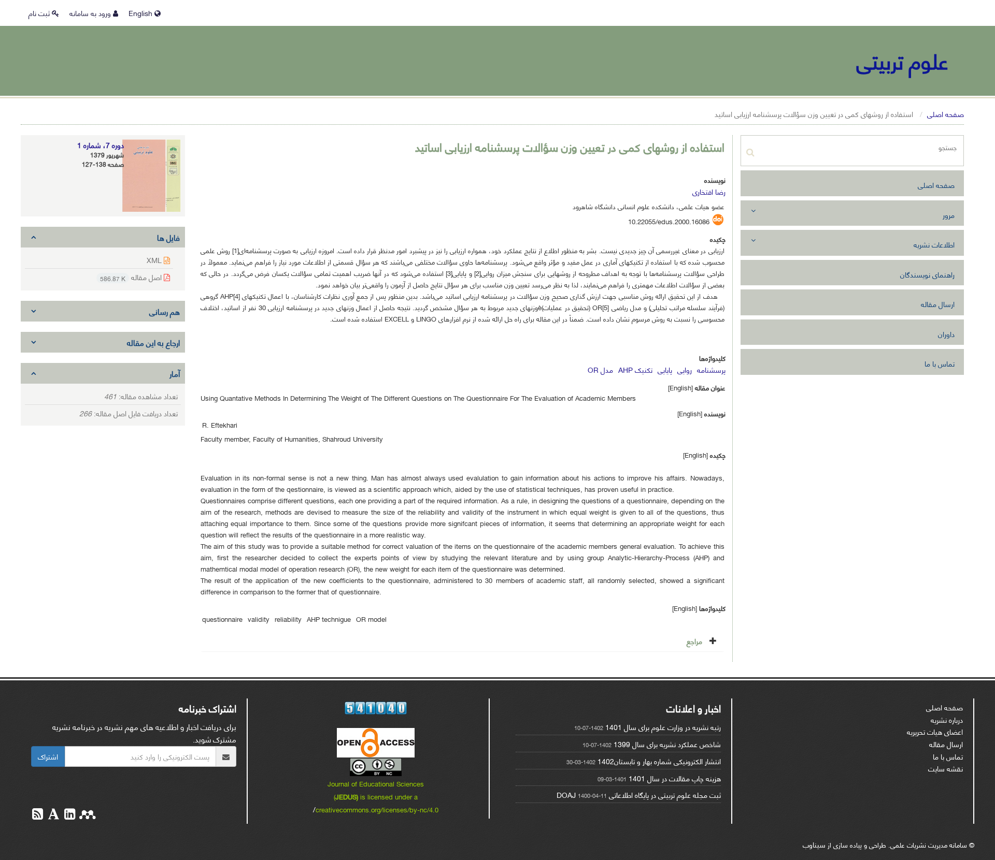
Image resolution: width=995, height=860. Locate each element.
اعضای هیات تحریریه (935, 731)
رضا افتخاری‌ (709, 191)
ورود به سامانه (91, 12)
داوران (946, 333)
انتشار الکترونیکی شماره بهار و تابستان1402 (659, 760)
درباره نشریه (947, 719)
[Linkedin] (68, 815)
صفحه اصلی (945, 113)
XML (155, 259)
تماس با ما (940, 363)
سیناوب (814, 844)
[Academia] (52, 815)
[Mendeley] (86, 815)
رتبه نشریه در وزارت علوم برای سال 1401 (663, 726)
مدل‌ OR (600, 369)
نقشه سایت (945, 768)
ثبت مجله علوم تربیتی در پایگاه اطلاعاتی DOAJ (639, 794)
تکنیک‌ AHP (635, 369)
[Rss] (37, 815)
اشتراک (48, 756)
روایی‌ (684, 369)
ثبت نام (40, 12)
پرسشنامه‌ (711, 369)
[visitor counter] (376, 708)
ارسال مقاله (938, 303)
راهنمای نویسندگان (927, 274)
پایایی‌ (665, 369)
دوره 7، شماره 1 (100, 144)
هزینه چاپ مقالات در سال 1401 (675, 777)
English (141, 12)
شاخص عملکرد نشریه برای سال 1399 (667, 743)
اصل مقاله (132, 277)
